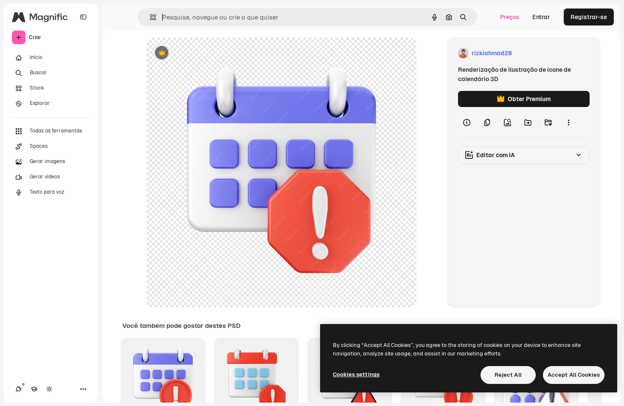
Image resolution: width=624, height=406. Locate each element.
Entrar (541, 17)
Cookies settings (356, 374)
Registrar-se (589, 17)
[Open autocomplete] (149, 17)
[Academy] (34, 389)
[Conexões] (18, 389)
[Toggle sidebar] (83, 17)
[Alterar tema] (49, 389)
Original (201, 53)
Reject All (508, 374)
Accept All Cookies (574, 374)
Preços (510, 17)
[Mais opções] (568, 122)
